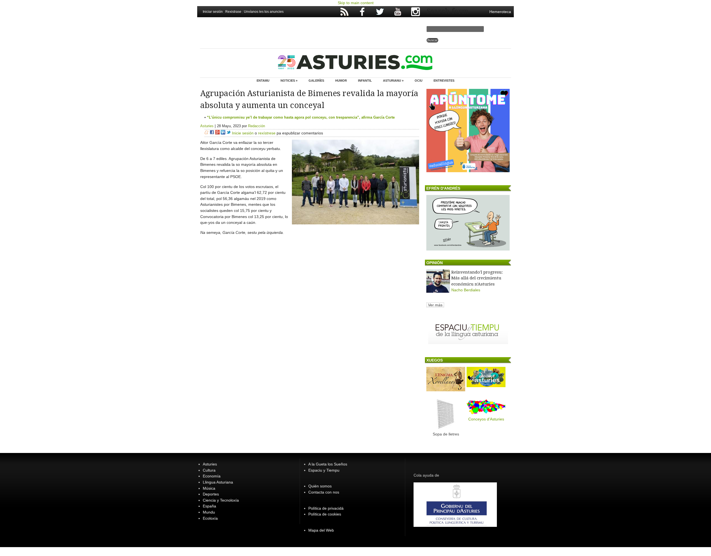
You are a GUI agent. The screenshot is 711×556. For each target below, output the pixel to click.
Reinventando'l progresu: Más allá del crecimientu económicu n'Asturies (477, 278)
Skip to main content (356, 3)
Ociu (418, 80)
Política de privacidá (326, 508)
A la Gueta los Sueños (327, 464)
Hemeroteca (500, 11)
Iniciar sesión (213, 12)
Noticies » (289, 80)
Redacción (256, 126)
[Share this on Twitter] (228, 133)
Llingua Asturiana (218, 482)
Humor (341, 80)
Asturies (207, 126)
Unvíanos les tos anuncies (264, 12)
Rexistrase (233, 12)
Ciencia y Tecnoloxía (221, 500)
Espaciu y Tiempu (323, 470)
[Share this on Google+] (217, 133)
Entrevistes (444, 80)
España (209, 506)
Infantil (365, 80)
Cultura (209, 470)
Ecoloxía (210, 518)
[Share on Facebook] (212, 133)
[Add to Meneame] (206, 133)
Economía (212, 476)
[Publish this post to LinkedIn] (223, 133)
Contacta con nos (323, 492)
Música (209, 488)
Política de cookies (324, 514)
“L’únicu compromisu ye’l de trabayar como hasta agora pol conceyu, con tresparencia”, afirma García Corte (301, 117)
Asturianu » (393, 80)
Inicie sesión (243, 133)
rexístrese (267, 133)
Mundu (209, 512)
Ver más (435, 305)
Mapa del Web (321, 530)
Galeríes (316, 80)
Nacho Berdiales (465, 290)
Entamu (263, 80)
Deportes (211, 494)
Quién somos (320, 486)
